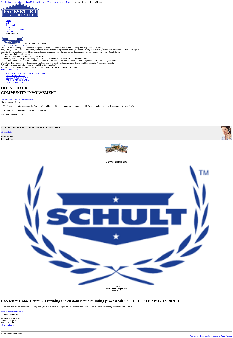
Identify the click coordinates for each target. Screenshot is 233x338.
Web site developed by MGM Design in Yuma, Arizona (211, 336)
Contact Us (10, 32)
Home (8, 21)
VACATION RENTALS (15, 76)
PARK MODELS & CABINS (17, 80)
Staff (7, 23)
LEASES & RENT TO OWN (17, 78)
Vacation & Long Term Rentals (59, 2)
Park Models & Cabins (35, 2)
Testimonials (10, 25)
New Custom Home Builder (12, 2)
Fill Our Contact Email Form (12, 311)
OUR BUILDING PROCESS (17, 82)
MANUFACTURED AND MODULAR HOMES (25, 73)
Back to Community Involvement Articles (17, 100)
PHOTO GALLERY (116, 157)
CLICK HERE (7, 132)
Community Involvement (15, 29)
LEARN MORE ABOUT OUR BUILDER (116, 295)
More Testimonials (10, 69)
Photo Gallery (11, 27)
